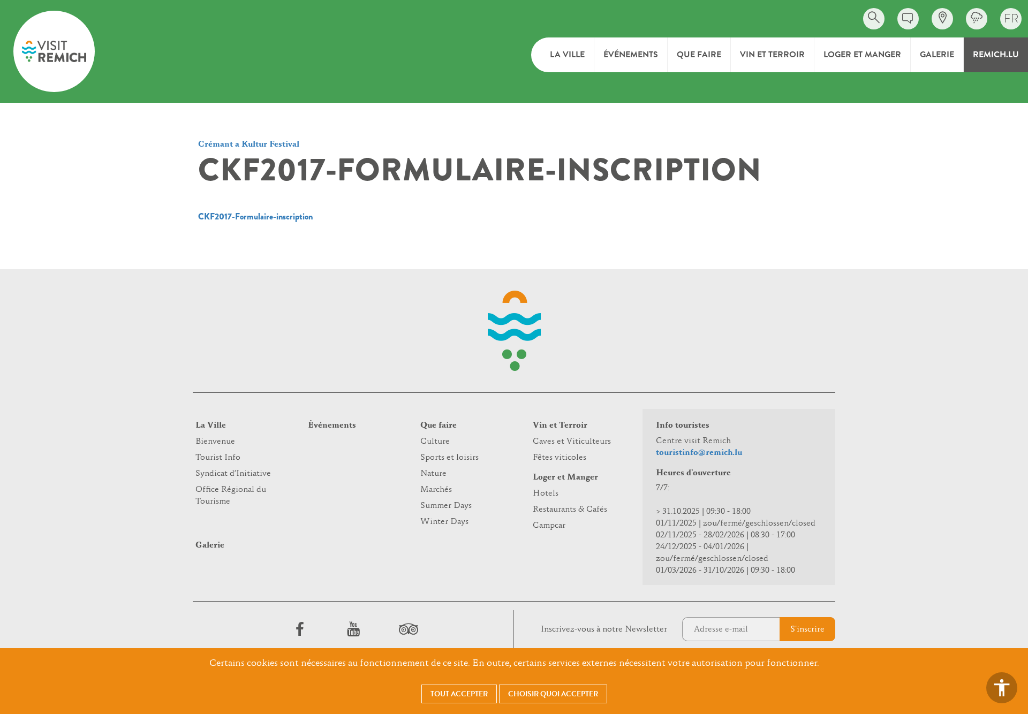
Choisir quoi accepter (553, 694)
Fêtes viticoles (559, 457)
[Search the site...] (874, 18)
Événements (630, 54)
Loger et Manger (862, 54)
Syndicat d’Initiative (233, 473)
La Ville (567, 54)
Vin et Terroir (772, 54)
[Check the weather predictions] (976, 18)
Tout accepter (459, 694)
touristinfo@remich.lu (699, 453)
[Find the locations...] (942, 18)
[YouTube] (353, 629)
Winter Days (444, 522)
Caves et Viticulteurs (572, 441)
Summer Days (446, 506)
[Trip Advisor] (407, 629)
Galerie (937, 54)
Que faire (699, 54)
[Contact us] (908, 18)
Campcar (549, 525)
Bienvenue (215, 441)
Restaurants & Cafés (570, 509)
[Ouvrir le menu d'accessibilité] (1001, 687)
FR (1011, 18)
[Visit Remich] (54, 51)
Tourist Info (217, 457)
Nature (433, 473)
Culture (435, 441)
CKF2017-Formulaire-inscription (255, 216)
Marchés (436, 489)
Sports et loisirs (449, 457)
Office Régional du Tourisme (230, 495)
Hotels (545, 493)
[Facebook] (300, 629)
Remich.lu (996, 54)
